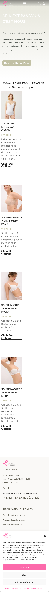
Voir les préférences (25, 582)
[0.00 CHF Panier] (39, 3)
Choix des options (7, 165)
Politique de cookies (13, 589)
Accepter (24, 567)
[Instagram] (3, 487)
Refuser (24, 575)
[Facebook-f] (8, 487)
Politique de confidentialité (32, 589)
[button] (45, 535)
